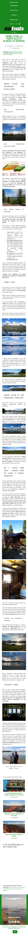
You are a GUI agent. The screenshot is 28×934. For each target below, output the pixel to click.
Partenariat (14, 15)
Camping (11, 51)
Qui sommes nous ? (14, 2)
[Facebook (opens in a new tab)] (10, 24)
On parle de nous (14, 10)
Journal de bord (14, 5)
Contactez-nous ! (14, 19)
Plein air (20, 51)
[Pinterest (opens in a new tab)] (13, 24)
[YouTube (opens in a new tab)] (19, 24)
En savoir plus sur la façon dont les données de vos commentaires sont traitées (14, 889)
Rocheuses (11, 53)
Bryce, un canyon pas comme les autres (14, 835)
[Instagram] (15, 922)
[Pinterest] (18, 922)
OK (15, 931)
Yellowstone (5, 61)
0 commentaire (16, 48)
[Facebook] (12, 922)
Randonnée (6, 53)
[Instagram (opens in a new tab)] (16, 24)
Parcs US (15, 51)
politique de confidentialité (14, 928)
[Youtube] (9, 922)
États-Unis (20, 46)
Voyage (16, 53)
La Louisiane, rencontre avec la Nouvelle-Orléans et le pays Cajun (14, 794)
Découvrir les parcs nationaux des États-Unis (14, 814)
